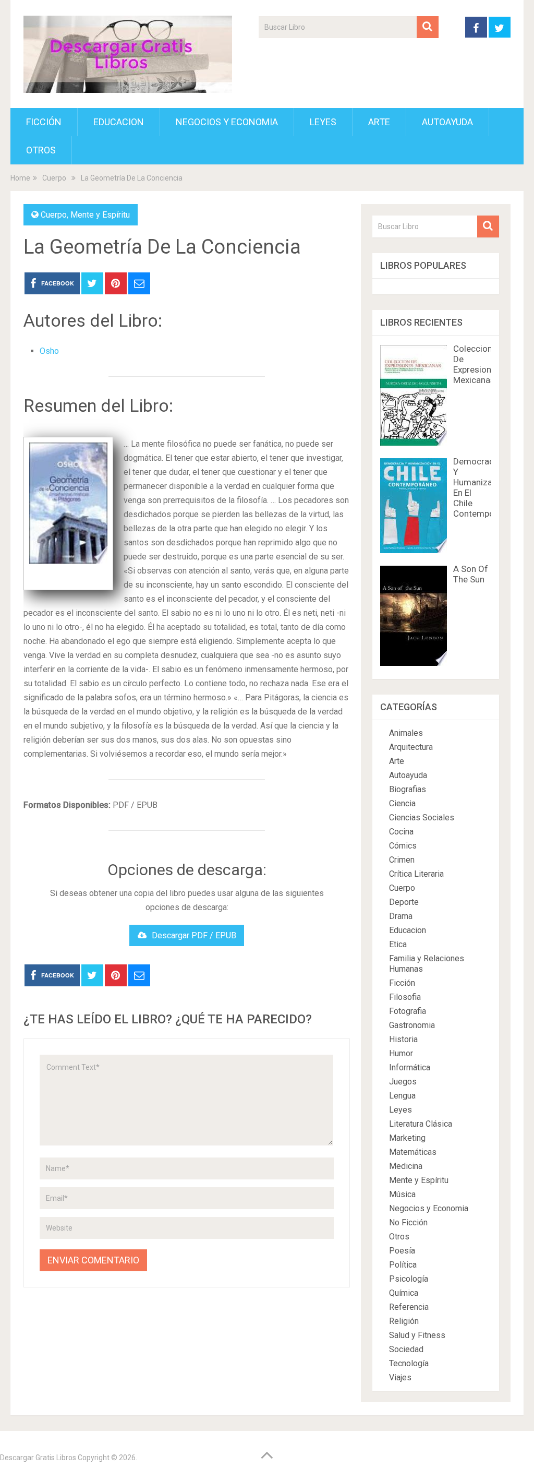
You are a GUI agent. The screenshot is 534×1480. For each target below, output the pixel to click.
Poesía (402, 1251)
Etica (398, 944)
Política (403, 1265)
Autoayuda (447, 121)
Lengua (402, 1096)
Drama (400, 916)
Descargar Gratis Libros (38, 1457)
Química (403, 1293)
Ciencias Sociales (421, 817)
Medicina (405, 1166)
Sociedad (406, 1349)
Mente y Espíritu (100, 215)
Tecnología (409, 1363)
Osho (49, 351)
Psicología (408, 1279)
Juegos (403, 1082)
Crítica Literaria (416, 874)
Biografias (407, 789)
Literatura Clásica (420, 1124)
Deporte (404, 902)
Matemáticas (412, 1152)
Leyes (323, 121)
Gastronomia (412, 1025)
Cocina (401, 832)
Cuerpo (54, 215)
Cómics (403, 846)
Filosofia (405, 997)
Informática (409, 1067)
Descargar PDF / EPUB (194, 935)
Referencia (409, 1307)
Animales (406, 733)
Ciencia (402, 803)
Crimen (402, 860)
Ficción (44, 121)
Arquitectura (411, 747)
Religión (404, 1321)
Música (402, 1194)
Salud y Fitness (417, 1335)
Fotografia (407, 1011)
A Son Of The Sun (470, 574)
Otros (41, 150)
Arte (379, 121)
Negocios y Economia (227, 121)
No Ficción (408, 1222)
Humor (401, 1053)
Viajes (400, 1377)
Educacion (118, 121)
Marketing (407, 1138)
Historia (403, 1039)
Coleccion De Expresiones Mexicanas (477, 364)
